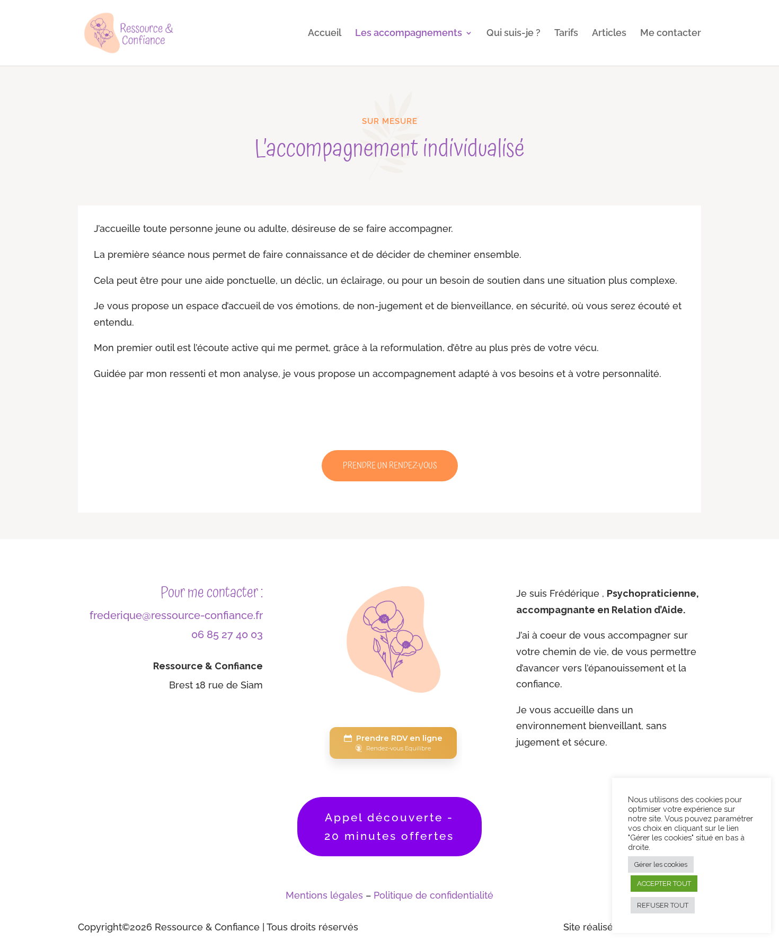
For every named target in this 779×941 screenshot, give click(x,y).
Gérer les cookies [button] (660, 864)
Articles (609, 33)
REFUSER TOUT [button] (662, 905)
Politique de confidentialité (433, 895)
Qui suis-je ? (513, 33)
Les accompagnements (408, 33)
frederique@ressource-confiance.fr (176, 615)
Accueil (324, 33)
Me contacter (670, 33)
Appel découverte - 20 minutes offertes (389, 827)
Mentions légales (324, 895)
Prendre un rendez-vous (390, 465)
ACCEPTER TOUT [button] (664, 884)
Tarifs (566, 33)
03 (255, 634)
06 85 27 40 (219, 634)
